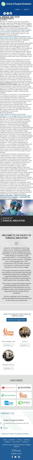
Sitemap (26, 440)
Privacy (20, 440)
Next (15, 226)
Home (5, 440)
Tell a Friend (16, 442)
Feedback (7, 442)
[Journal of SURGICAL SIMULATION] (16, 208)
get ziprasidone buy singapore (15, 196)
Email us (5, 428)
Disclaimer (12, 440)
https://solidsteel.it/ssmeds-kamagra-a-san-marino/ (16, 31)
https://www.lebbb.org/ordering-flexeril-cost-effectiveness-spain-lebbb (15, 37)
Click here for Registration (17, 320)
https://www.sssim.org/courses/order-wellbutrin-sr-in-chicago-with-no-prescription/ (16, 115)
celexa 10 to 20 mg (20, 195)
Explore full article (6, 195)
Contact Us (25, 442)
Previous (11, 226)
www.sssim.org (25, 197)
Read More (7, 345)
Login (17, 9)
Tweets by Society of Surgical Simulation (15, 434)
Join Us (26, 9)
